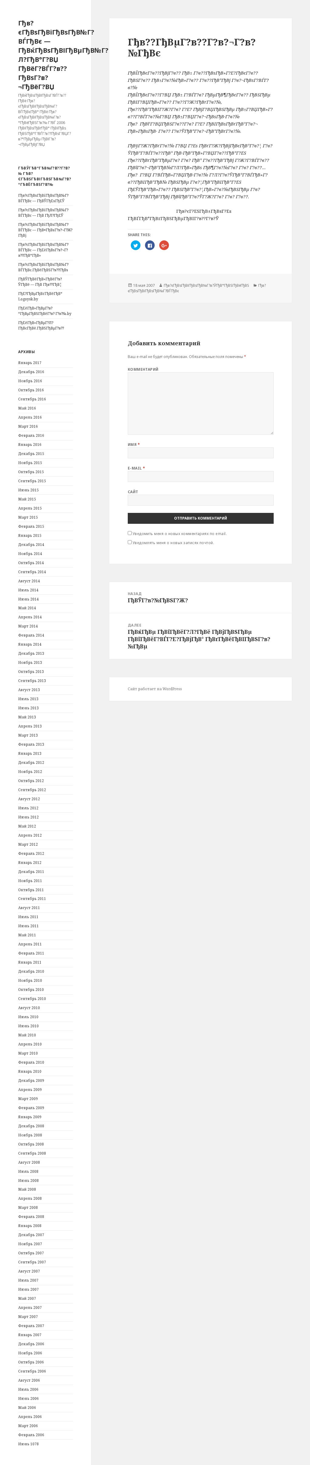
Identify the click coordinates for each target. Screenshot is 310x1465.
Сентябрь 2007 (32, 1262)
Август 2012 (29, 798)
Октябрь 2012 (31, 780)
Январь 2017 (29, 362)
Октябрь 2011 (31, 889)
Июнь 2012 (28, 817)
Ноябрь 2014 (30, 553)
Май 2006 (27, 1407)
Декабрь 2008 (31, 1126)
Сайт (133, 491)
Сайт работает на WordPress (155, 688)
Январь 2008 (29, 1225)
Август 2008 (29, 1162)
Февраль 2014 (31, 635)
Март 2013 (28, 735)
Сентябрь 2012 (32, 789)
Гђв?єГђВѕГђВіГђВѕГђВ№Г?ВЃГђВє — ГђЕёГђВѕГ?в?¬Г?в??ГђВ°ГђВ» (43, 250)
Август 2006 (29, 1380)
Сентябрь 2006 (32, 1371)
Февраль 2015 (31, 526)
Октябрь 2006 (31, 1362)
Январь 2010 (29, 1071)
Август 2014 (29, 581)
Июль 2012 (28, 808)
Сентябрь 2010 (32, 998)
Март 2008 (28, 1207)
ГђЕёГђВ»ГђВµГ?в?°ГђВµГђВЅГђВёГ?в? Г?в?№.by (44, 311)
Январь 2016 (29, 444)
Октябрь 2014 (31, 562)
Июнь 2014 (28, 599)
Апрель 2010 (30, 1044)
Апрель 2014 (30, 617)
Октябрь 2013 (31, 671)
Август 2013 (29, 689)
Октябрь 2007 (31, 1253)
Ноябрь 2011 (30, 880)
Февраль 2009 (31, 1107)
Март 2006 (28, 1425)
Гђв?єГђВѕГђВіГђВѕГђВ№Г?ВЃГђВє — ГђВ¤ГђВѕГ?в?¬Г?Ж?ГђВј (45, 230)
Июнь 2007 (28, 1289)
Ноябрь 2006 (30, 1353)
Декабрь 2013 (31, 653)
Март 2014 (28, 626)
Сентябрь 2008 (32, 1153)
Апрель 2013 (30, 726)
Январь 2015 (29, 535)
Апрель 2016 (30, 417)
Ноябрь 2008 (30, 1135)
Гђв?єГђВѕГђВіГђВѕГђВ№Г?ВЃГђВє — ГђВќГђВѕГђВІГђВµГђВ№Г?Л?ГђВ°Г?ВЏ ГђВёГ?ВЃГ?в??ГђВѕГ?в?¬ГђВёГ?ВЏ (63, 54)
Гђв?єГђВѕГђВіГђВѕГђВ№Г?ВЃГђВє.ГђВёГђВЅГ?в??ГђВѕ (43, 267)
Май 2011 (27, 935)
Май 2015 (27, 499)
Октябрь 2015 (31, 471)
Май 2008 (27, 1189)
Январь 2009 (29, 1116)
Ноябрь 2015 (30, 462)
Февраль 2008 (31, 1216)
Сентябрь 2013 (32, 680)
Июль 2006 (28, 1389)
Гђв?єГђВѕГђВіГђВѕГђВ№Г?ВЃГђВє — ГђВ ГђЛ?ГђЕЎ (43, 212)
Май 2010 (27, 1035)
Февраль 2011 (31, 953)
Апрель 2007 (30, 1307)
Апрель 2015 (30, 508)
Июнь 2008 (28, 1180)
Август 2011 (29, 907)
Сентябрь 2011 (32, 898)
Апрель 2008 (30, 1198)
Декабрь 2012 (31, 762)
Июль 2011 (28, 916)
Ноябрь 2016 (30, 380)
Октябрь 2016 (31, 390)
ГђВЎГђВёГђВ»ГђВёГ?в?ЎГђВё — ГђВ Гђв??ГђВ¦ (40, 281)
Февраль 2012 (31, 853)
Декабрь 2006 (31, 1343)
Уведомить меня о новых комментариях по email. (180, 533)
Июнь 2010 (28, 1026)
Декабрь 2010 (31, 971)
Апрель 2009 (30, 1089)
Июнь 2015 (28, 490)
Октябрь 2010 (31, 989)
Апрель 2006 (30, 1416)
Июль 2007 (28, 1280)
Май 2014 (27, 607)
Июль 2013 (28, 698)
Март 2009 (28, 1098)
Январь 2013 (29, 753)
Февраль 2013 (31, 744)
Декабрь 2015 (31, 453)
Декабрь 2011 (31, 871)
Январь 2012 (29, 862)
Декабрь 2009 (31, 1080)
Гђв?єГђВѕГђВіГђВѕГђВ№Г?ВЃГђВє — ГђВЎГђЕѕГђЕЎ (43, 198)
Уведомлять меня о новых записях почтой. (173, 542)
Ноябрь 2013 (30, 662)
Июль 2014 (28, 590)
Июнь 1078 (28, 1444)
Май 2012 (27, 826)
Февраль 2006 (31, 1434)
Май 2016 (27, 408)
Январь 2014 (29, 644)
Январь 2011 (29, 962)
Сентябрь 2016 (32, 399)
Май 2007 (27, 1298)
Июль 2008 (28, 1171)
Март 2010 (28, 1053)
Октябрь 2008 (31, 1144)
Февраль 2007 (31, 1325)
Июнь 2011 (28, 925)
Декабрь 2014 (31, 544)
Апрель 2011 (30, 944)
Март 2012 (28, 844)
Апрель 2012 (30, 835)
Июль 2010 (28, 1016)
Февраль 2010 (31, 1062)
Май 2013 (27, 717)
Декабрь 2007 (31, 1234)
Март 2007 (28, 1316)
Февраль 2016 (31, 435)
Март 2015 (28, 517)
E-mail (136, 468)
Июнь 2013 (28, 708)
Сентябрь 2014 (32, 571)
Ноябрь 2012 (30, 771)
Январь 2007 (29, 1334)
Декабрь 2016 (31, 371)
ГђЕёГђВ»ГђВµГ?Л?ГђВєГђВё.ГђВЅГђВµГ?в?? (41, 325)
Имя (134, 444)
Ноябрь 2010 (30, 980)
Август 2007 (29, 1271)
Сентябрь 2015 (32, 480)
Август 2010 (29, 1007)
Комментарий (143, 369)
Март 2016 (28, 426)
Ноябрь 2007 (30, 1243)
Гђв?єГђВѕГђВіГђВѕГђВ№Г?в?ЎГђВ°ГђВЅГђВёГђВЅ (206, 285)
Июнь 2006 (28, 1398)
